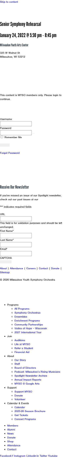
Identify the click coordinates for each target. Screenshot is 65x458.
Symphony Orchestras (27, 312)
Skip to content (9, 1)
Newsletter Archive (50, 199)
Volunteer (19, 399)
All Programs (21, 308)
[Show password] (34, 133)
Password (5, 128)
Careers (31, 268)
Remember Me (13, 137)
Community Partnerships (28, 324)
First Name (7, 231)
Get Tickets (21, 415)
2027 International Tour (27, 332)
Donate (55, 268)
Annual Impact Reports (27, 379)
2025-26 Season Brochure (29, 411)
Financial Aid (21, 352)
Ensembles (20, 316)
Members (12, 425)
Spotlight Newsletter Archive (30, 375)
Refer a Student (23, 348)
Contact (43, 268)
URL (2, 214)
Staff (17, 363)
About (3, 268)
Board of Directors (25, 367)
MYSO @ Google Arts (26, 383)
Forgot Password (10, 153)
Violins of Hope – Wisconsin (30, 328)
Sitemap (5, 272)
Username (6, 119)
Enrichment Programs (27, 320)
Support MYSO (23, 391)
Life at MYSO (22, 344)
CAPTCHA (6, 258)
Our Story (20, 360)
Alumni (11, 429)
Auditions (19, 340)
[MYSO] (19, 10)
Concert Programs (25, 419)
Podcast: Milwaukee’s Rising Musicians (37, 371)
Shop (10, 441)
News (10, 433)
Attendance (16, 268)
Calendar (19, 407)
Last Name (7, 240)
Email (3, 249)
